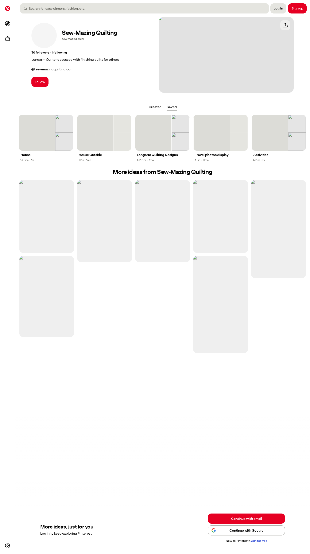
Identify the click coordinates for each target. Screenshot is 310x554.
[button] (40, 53)
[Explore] (8, 24)
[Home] (8, 8)
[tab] (155, 107)
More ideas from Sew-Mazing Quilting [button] (162, 172)
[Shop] (8, 39)
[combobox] (146, 8)
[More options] (8, 546)
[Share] (285, 25)
